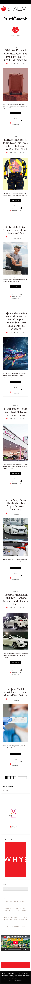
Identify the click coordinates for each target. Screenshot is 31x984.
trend (26, 924)
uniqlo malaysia (15, 926)
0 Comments (21, 63)
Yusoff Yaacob (15, 36)
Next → (24, 777)
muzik (21, 917)
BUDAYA (15, 310)
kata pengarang (15, 912)
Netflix (25, 917)
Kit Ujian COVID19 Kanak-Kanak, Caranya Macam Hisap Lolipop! (15, 692)
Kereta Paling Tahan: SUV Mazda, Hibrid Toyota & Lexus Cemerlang (15, 505)
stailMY (24, 921)
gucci (13, 910)
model (16, 917)
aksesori (16, 901)
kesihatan (7, 915)
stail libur (18, 921)
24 (19, 777)
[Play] (3, 949)
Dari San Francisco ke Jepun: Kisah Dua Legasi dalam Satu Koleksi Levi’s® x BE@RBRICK (15, 144)
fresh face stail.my (10, 908)
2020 (11, 901)
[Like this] (20, 121)
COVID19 (13, 903)
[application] (15, 943)
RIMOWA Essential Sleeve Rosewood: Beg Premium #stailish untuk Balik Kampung (15, 55)
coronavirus (22, 901)
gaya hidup (7, 910)
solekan (7, 921)
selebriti (16, 919)
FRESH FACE (14, 906)
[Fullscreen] (28, 949)
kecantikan (23, 912)
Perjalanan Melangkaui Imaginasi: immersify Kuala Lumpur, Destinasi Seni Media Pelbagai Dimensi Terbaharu (15, 321)
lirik (25, 915)
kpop (13, 915)
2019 (7, 901)
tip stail (16, 924)
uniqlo (8, 926)
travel (21, 924)
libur (21, 915)
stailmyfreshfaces (8, 924)
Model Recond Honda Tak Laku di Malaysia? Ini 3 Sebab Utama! (15, 412)
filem (8, 906)
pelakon (6, 919)
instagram (8, 912)
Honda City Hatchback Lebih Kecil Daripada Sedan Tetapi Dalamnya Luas (15, 599)
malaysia (11, 917)
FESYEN (15, 47)
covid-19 (8, 903)
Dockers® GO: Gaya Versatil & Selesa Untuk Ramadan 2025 (15, 230)
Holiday (18, 910)
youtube (23, 926)
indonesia (24, 910)
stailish (12, 921)
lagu (17, 915)
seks (11, 919)
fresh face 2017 (21, 906)
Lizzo (5, 917)
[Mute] (25, 949)
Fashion (19, 903)
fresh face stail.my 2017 (21, 908)
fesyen (24, 903)
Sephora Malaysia (23, 919)
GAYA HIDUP (15, 405)
